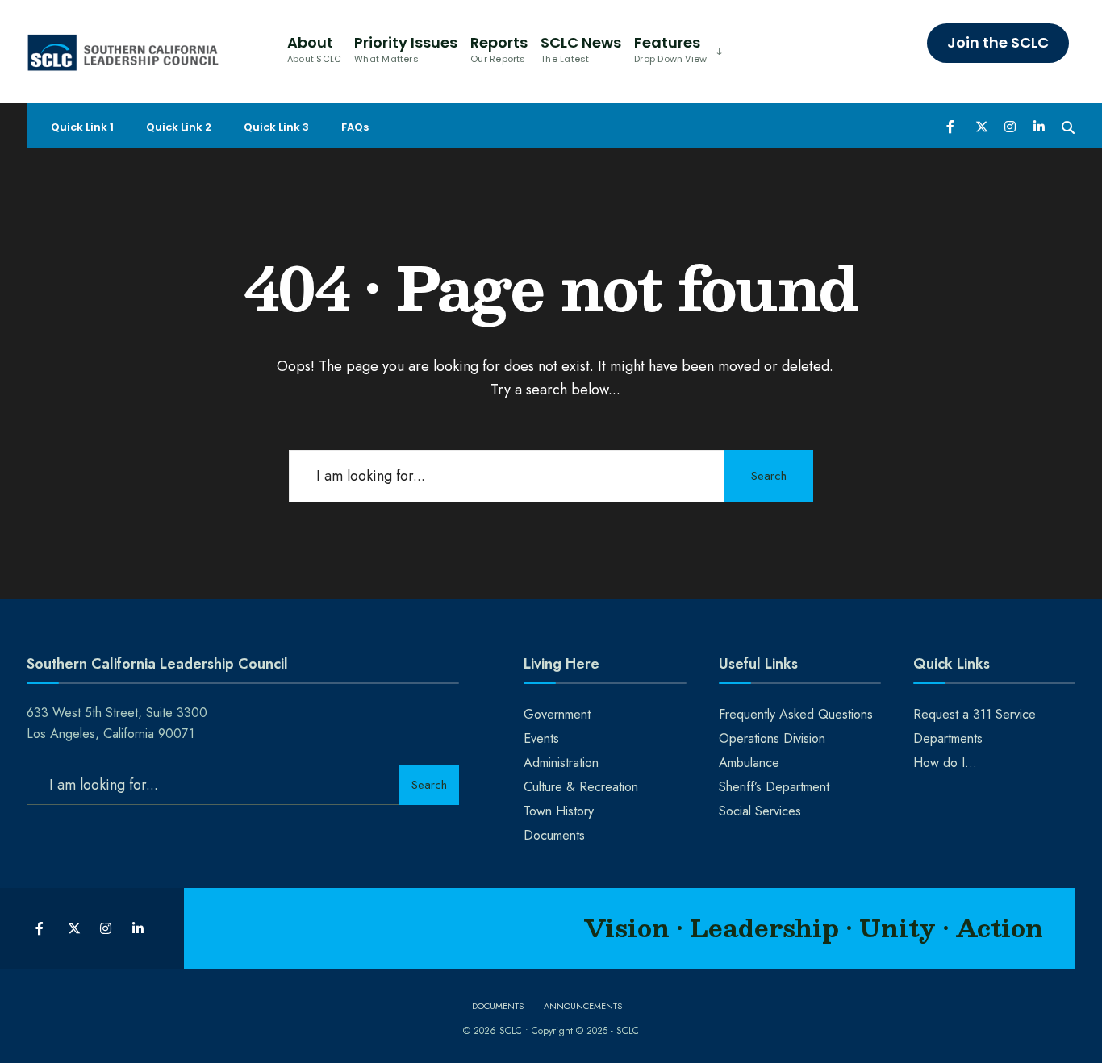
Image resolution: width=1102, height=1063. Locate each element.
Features (670, 48)
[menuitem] (676, 47)
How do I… (945, 762)
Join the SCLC (998, 42)
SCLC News (581, 48)
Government (557, 714)
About (314, 48)
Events (541, 738)
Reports (499, 48)
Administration (561, 762)
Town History (559, 811)
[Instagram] (1010, 126)
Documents (554, 835)
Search (769, 476)
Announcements (583, 1005)
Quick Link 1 (82, 127)
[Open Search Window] (1068, 126)
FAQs (355, 127)
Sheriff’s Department (774, 786)
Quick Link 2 (178, 127)
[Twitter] (981, 126)
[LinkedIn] (1039, 126)
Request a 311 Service (974, 714)
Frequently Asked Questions (796, 714)
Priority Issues (405, 48)
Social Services (760, 811)
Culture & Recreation (581, 786)
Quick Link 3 (276, 127)
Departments (948, 738)
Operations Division (772, 738)
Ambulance (749, 762)
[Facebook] (951, 126)
